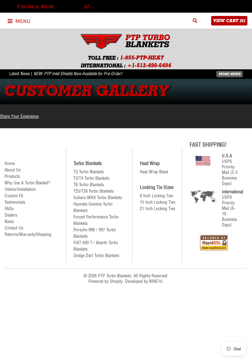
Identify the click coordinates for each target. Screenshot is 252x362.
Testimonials (15, 202)
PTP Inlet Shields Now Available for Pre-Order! (83, 73)
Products (12, 176)
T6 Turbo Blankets (88, 184)
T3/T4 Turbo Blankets (91, 178)
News (9, 221)
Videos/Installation (20, 189)
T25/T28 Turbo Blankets (93, 191)
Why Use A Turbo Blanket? (27, 183)
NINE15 (155, 281)
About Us (13, 170)
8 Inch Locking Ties (156, 195)
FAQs (9, 208)
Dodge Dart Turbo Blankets (96, 255)
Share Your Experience (19, 116)
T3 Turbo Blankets (88, 172)
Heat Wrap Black (154, 172)
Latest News (19, 73)
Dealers (11, 215)
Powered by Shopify (106, 281)
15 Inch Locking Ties (157, 202)
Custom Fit (14, 195)
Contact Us (14, 228)
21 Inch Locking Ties (157, 208)
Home (10, 163)
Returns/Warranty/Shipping (28, 234)
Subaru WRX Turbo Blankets (97, 197)
